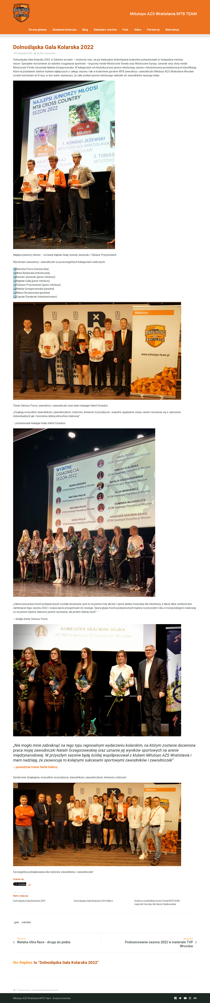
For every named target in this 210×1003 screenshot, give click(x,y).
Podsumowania (24, 990)
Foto (125, 29)
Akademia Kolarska (64, 29)
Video (137, 29)
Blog (85, 29)
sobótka (26, 922)
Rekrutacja (172, 29)
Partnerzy (153, 29)
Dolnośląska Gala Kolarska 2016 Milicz (93, 901)
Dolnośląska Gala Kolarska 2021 (29, 901)
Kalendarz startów (105, 29)
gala (16, 922)
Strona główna (38, 29)
